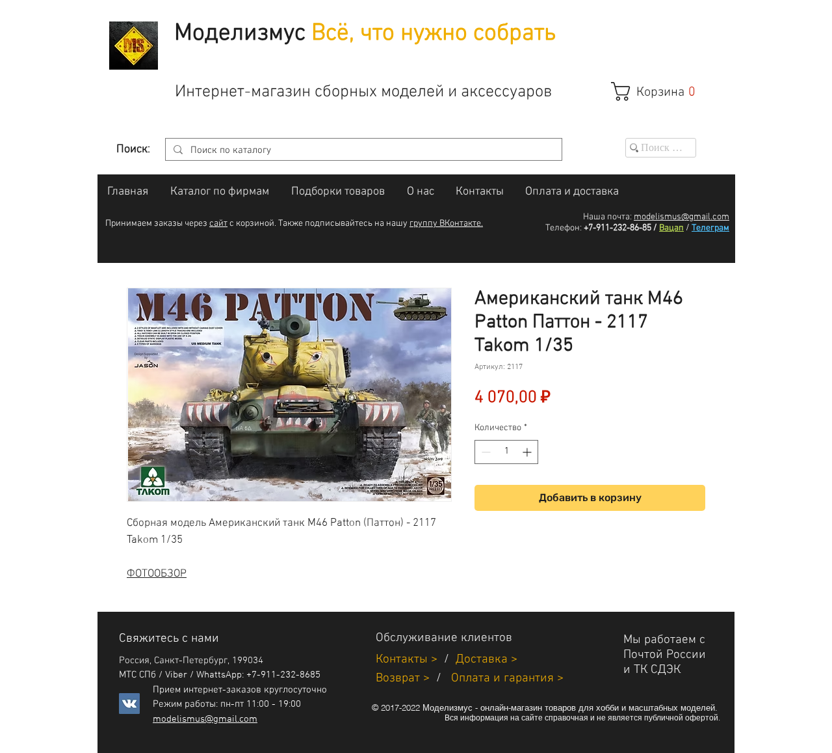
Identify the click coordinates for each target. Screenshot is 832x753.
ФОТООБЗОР (157, 574)
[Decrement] (484, 452)
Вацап (671, 228)
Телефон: (563, 228)
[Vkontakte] (129, 703)
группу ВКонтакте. (446, 223)
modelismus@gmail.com (681, 217)
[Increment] (528, 452)
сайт (218, 223)
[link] (660, 91)
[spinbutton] (506, 452)
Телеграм (710, 228)
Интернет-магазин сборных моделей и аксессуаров (363, 92)
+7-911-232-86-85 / (620, 228)
